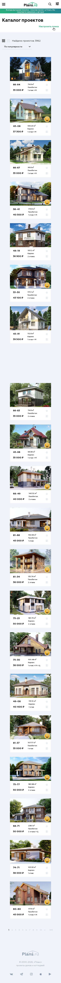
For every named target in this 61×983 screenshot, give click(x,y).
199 (51, 930)
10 (41, 930)
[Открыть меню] (3, 4)
